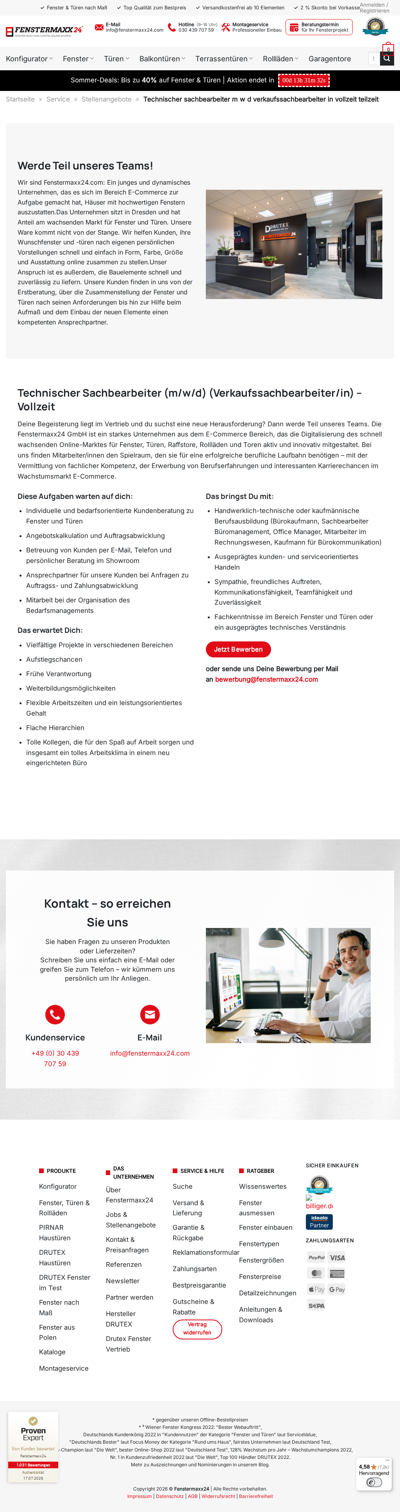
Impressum (139, 1496)
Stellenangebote (107, 99)
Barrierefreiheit (256, 1496)
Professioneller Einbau (257, 30)
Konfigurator (27, 58)
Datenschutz (170, 1496)
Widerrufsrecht (218, 1496)
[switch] (374, 1482)
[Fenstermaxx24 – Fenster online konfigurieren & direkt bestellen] (44, 31)
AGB (193, 1496)
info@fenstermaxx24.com (135, 30)
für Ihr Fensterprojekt (325, 30)
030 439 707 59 (196, 30)
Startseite (20, 99)
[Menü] (387, 1462)
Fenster (76, 58)
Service (58, 99)
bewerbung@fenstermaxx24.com (266, 679)
